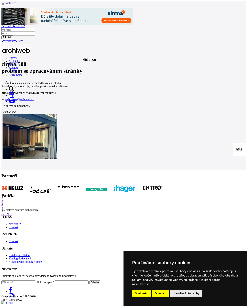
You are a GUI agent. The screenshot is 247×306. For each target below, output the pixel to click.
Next (9, 214)
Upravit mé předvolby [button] (186, 293)
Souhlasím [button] (141, 293)
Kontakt (13, 227)
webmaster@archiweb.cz (19, 99)
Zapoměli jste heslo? (13, 26)
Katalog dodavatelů (20, 258)
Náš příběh (15, 223)
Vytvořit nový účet (12, 40)
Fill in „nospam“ (45, 282)
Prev (4, 214)
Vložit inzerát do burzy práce (25, 261)
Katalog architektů (19, 255)
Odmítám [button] (160, 293)
